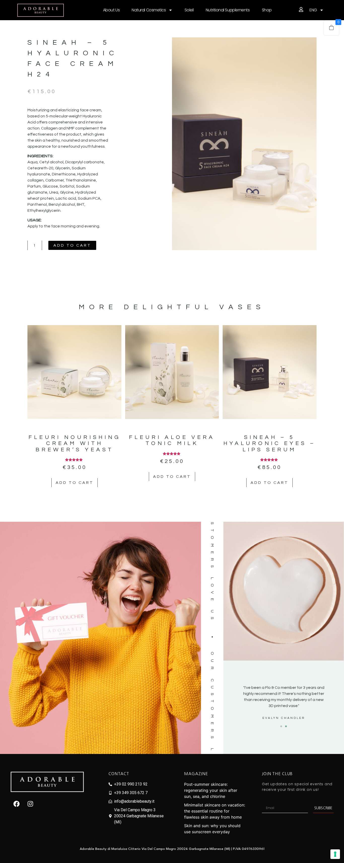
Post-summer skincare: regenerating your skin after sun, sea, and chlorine (210, 790)
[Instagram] (30, 803)
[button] (281, 726)
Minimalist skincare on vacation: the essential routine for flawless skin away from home (214, 811)
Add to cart (72, 245)
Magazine (196, 774)
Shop (267, 10)
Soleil (189, 10)
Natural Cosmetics (149, 10)
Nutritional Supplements (228, 10)
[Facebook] (16, 803)
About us (111, 10)
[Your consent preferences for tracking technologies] (335, 854)
